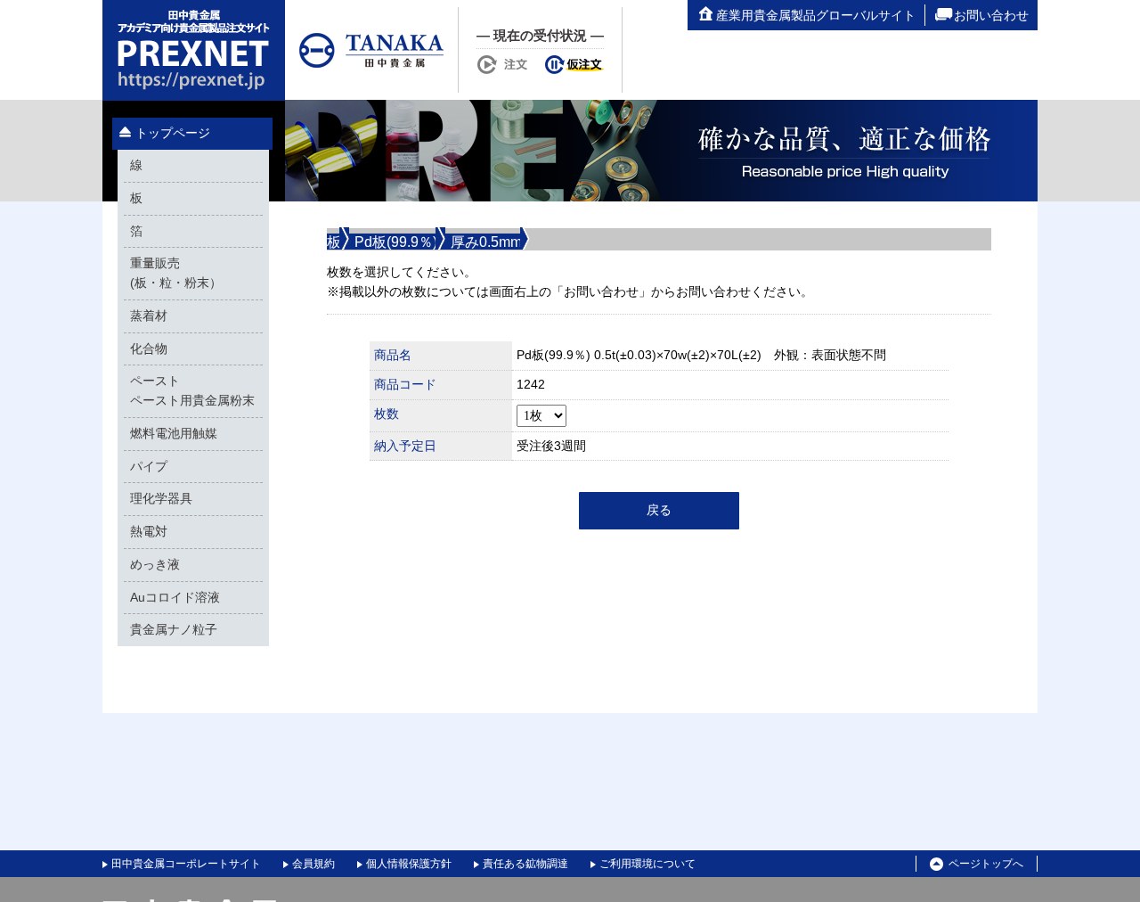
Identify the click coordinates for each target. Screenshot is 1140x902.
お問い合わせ (991, 15)
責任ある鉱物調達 (525, 863)
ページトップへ (986, 863)
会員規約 (313, 863)
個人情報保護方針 (409, 863)
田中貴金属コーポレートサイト (186, 863)
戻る (659, 510)
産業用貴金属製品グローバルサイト (816, 15)
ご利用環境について (647, 863)
